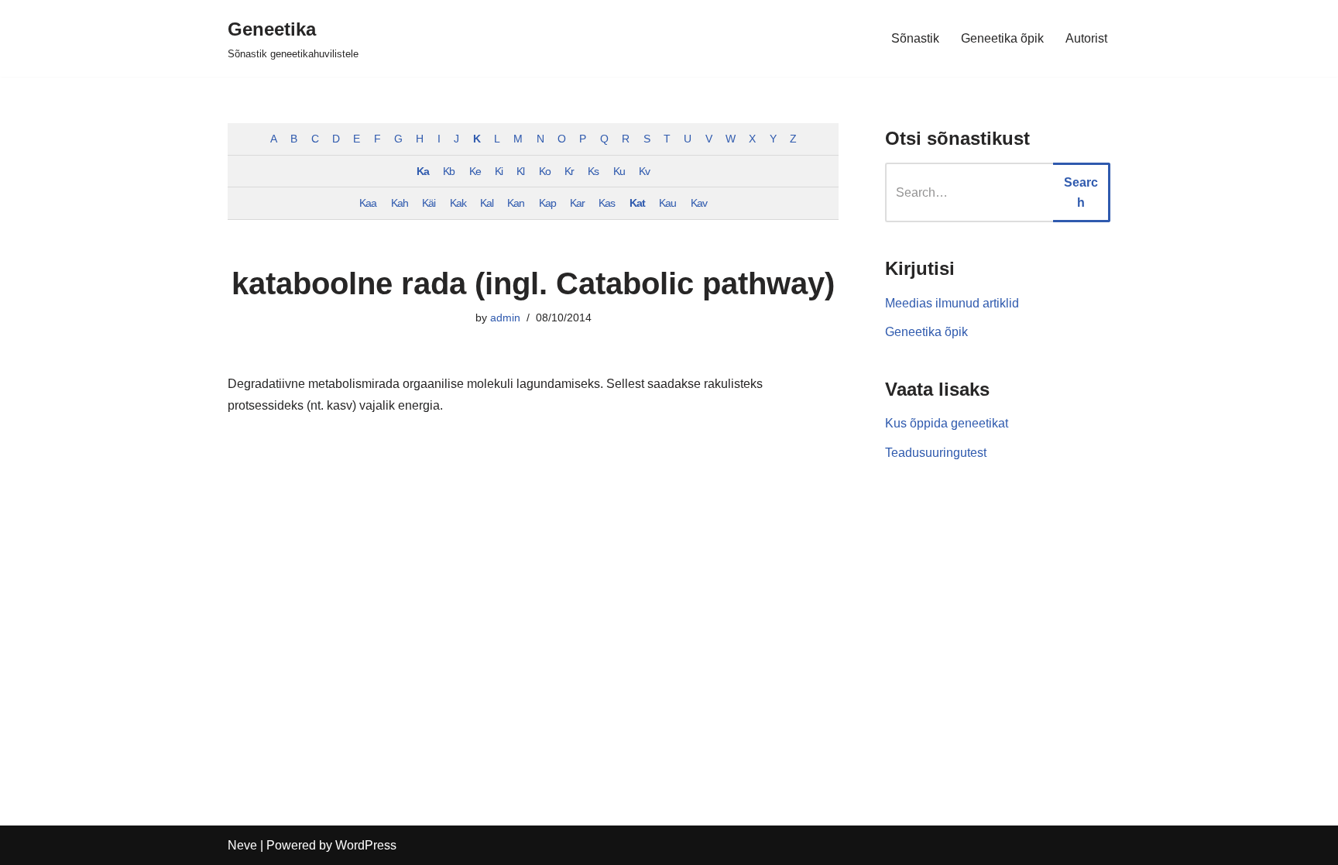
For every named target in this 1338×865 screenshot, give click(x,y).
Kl (520, 171)
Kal (486, 203)
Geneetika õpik (1002, 38)
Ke (475, 171)
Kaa (367, 203)
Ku (619, 171)
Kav (699, 203)
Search (1081, 192)
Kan (515, 203)
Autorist (1086, 38)
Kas (607, 203)
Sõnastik (915, 38)
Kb (449, 171)
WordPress (365, 845)
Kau (667, 203)
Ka (423, 171)
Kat (637, 203)
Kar (577, 203)
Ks (593, 171)
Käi (428, 203)
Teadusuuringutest (935, 452)
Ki (499, 171)
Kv (644, 171)
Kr (569, 171)
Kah (399, 203)
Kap (547, 203)
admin (505, 317)
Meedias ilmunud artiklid (952, 303)
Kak (458, 203)
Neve (242, 845)
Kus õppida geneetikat (946, 423)
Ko (545, 171)
